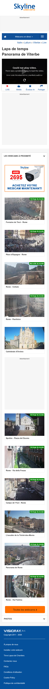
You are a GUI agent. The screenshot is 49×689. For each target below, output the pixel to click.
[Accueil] (5, 36)
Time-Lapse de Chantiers (14, 655)
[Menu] (42, 36)
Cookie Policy (9, 677)
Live (44, 42)
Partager (41, 89)
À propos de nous (11, 644)
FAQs (6, 666)
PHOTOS (8, 618)
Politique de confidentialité (14, 683)
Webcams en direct (23, 36)
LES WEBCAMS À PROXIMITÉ (17, 155)
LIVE (8, 89)
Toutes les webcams (24, 609)
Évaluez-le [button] (30, 89)
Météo (18, 89)
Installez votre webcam (13, 650)
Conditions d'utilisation (13, 672)
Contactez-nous (10, 661)
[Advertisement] (24, 25)
